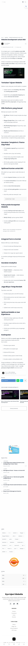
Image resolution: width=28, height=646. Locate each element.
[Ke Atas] (14, 639)
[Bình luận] (26, 466)
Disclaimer (14, 617)
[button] (3, 2)
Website (14, 624)
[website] (5, 468)
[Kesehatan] (6, 461)
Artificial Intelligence (14, 628)
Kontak (14, 615)
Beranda (14, 611)
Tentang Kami (14, 613)
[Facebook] (10, 603)
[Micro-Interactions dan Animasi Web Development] (10, 394)
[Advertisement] (14, 20)
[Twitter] (14, 603)
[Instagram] (17, 603)
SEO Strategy (14, 630)
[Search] (25, 2)
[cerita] (5, 489)
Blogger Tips (14, 626)
